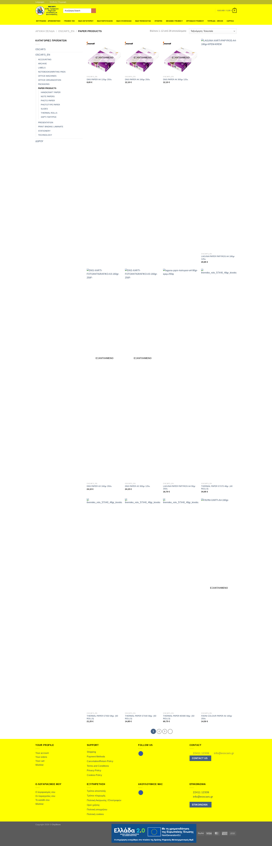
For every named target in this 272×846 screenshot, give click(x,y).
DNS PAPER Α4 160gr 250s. (137, 79)
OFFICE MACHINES (47, 76)
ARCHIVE (42, 63)
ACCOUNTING (44, 59)
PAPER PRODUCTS (47, 88)
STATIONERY (44, 131)
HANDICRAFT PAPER (50, 92)
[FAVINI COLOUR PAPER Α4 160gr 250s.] (219, 604)
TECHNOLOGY (45, 135)
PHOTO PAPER (48, 100)
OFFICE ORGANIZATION (49, 80)
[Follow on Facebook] (230, 2)
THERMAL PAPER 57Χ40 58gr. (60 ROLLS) (140, 717)
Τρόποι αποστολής (96, 791)
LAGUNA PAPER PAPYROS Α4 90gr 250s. (179, 487)
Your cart (39, 761)
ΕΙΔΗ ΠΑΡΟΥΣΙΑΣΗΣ (105, 21)
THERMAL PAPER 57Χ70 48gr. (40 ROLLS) (216, 487)
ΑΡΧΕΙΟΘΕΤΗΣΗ (54, 21)
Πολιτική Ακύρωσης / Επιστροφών (104, 800)
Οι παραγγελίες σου (45, 796)
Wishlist (39, 765)
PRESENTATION (45, 122)
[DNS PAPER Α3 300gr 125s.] (142, 375)
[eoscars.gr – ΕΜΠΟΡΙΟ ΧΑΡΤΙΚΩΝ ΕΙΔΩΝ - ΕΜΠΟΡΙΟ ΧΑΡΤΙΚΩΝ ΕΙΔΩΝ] (47, 10)
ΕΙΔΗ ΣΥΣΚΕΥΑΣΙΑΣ (124, 21)
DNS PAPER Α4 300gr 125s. (175, 79)
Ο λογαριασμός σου (45, 792)
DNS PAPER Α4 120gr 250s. (99, 79)
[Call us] (235, 2)
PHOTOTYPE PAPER (50, 105)
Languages (39, 2)
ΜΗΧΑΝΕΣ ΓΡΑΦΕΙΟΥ (174, 21)
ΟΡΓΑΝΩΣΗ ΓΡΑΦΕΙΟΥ (195, 21)
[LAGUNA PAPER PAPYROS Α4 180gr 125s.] (219, 145)
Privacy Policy (94, 770)
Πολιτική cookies (95, 814)
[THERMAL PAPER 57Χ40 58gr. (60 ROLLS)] (142, 604)
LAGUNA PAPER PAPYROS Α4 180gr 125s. (218, 257)
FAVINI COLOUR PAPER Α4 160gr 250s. (216, 717)
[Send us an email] (232, 2)
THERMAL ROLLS (49, 113)
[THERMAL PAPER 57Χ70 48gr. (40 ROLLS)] (219, 375)
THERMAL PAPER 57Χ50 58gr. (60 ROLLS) (102, 717)
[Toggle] (81, 49)
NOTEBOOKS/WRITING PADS (51, 72)
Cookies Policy (94, 775)
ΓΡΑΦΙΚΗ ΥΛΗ (69, 21)
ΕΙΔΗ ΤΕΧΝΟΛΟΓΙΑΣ (143, 21)
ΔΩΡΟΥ (39, 141)
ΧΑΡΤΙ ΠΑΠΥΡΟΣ (49, 117)
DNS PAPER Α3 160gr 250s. (99, 486)
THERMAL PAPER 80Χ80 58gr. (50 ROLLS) (178, 717)
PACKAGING (44, 84)
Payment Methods (96, 756)
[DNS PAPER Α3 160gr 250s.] (104, 375)
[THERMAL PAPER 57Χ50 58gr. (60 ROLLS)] (104, 604)
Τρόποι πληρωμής (96, 795)
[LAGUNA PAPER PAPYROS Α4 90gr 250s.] (180, 375)
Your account (42, 753)
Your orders (41, 757)
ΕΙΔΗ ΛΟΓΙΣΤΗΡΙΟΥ (86, 21)
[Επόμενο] (170, 731)
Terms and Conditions (98, 766)
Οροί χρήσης (93, 805)
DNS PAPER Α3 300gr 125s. (137, 486)
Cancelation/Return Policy (100, 761)
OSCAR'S (40, 49)
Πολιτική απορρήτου (97, 809)
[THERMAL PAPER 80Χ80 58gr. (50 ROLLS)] (180, 604)
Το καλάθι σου (42, 800)
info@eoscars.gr (223, 753)
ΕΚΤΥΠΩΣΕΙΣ (41, 21)
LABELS (41, 68)
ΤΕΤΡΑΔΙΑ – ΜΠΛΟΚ (215, 21)
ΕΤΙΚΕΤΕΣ (158, 21)
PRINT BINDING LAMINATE (50, 126)
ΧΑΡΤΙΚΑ (230, 21)
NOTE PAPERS (48, 96)
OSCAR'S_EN (66, 31)
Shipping (91, 752)
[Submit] (93, 10)
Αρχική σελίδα (45, 31)
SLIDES (44, 109)
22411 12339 (200, 753)
